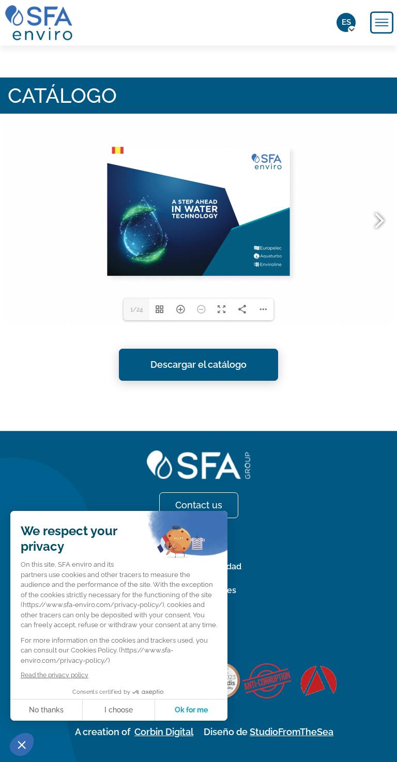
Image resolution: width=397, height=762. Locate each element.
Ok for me (191, 710)
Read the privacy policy (54, 675)
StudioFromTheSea (291, 731)
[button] (21, 744)
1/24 (136, 309)
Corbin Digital (163, 731)
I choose (118, 710)
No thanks (46, 710)
